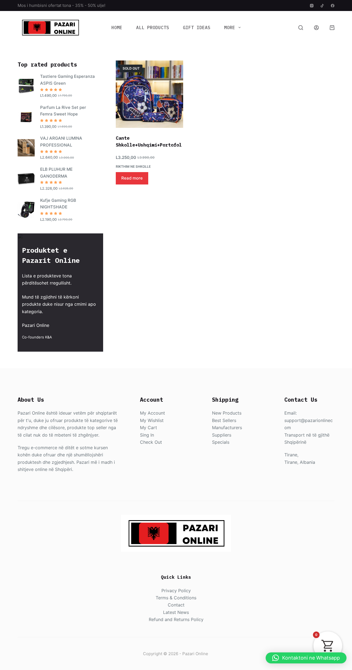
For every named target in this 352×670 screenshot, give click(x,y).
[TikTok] (322, 5)
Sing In (147, 435)
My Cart (148, 427)
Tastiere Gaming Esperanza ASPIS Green (67, 80)
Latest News (176, 612)
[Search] (300, 27)
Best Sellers (224, 420)
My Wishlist (152, 420)
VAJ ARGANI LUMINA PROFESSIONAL (61, 142)
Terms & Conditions (176, 597)
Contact (176, 605)
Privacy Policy (176, 590)
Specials (220, 442)
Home (116, 27)
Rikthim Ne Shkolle (133, 166)
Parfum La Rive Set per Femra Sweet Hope (63, 111)
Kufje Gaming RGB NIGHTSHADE (58, 204)
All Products (152, 27)
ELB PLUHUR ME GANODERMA (56, 173)
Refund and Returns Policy (176, 619)
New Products (226, 413)
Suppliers (221, 435)
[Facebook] (332, 5)
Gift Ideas (196, 27)
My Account (152, 413)
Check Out (151, 442)
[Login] (316, 27)
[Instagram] (312, 5)
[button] (306, 657)
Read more (132, 178)
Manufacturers (227, 427)
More (229, 27)
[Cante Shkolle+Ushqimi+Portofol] (149, 94)
